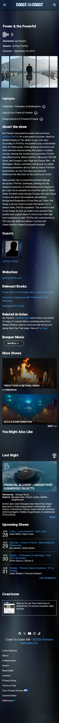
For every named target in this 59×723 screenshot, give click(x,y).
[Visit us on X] (24, 633)
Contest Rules (9, 695)
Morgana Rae (17, 497)
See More (11, 343)
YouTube (43, 328)
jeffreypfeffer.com (11, 278)
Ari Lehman (14, 548)
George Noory (22, 494)
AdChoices (7, 700)
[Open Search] (54, 5)
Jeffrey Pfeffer (20, 46)
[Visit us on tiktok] (39, 633)
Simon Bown (28, 548)
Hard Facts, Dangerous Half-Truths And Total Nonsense (25, 299)
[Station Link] (29, 5)
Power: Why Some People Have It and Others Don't (28, 292)
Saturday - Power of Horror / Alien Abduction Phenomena (32, 544)
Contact (6, 675)
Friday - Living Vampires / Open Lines (27, 531)
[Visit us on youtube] (29, 633)
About (5, 655)
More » (53, 517)
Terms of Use (9, 685)
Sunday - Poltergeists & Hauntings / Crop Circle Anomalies (30, 556)
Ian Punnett (20, 41)
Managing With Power (13, 306)
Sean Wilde (15, 534)
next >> (52, 426)
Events (5, 665)
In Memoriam (9, 660)
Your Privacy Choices (12, 690)
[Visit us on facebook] (19, 633)
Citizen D (28, 560)
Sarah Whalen (16, 573)
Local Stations (9, 650)
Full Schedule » (48, 578)
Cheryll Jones (32, 497)
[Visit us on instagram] (34, 633)
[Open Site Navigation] (4, 5)
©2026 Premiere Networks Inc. (37, 641)
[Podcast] (54, 455)
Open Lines (28, 534)
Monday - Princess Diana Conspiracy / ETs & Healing (31, 569)
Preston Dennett (33, 573)
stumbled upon (22, 318)
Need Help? (8, 670)
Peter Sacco (15, 560)
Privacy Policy (9, 680)
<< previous (9, 390)
